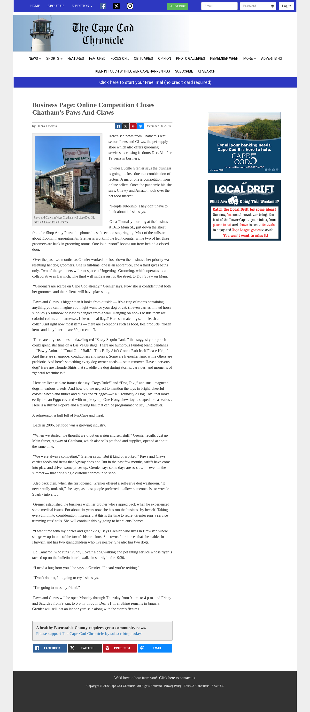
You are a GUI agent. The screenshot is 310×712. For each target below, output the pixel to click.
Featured (97, 58)
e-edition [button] (81, 6)
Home (35, 6)
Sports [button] (53, 58)
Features (76, 58)
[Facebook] (103, 6)
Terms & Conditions (196, 686)
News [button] (34, 58)
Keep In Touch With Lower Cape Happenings (132, 71)
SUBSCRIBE (178, 6)
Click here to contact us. (177, 678)
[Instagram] (130, 6)
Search (208, 71)
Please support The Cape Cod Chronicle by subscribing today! (89, 633)
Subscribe (184, 71)
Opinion (164, 58)
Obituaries (143, 58)
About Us (55, 6)
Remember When (224, 58)
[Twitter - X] (116, 6)
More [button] (248, 58)
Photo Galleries (190, 58)
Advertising (271, 58)
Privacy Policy (172, 686)
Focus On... (120, 58)
